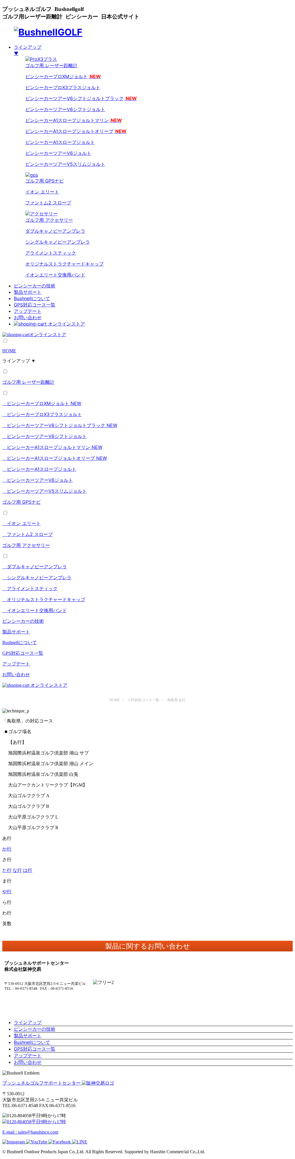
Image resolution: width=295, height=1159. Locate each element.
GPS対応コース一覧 (34, 305)
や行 (7, 891)
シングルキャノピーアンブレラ (57, 242)
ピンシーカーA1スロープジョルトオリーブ (75, 131)
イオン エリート (42, 192)
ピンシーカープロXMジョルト (63, 76)
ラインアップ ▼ (19, 360)
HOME (9, 350)
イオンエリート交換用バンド (55, 275)
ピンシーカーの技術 (34, 286)
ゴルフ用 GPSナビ (44, 181)
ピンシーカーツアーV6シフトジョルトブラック (81, 98)
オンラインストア (66, 324)
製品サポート (27, 292)
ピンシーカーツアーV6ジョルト (58, 153)
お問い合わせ (27, 317)
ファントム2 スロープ (48, 203)
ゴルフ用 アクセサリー (26, 545)
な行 (17, 870)
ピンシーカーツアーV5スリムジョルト (65, 164)
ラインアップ (27, 1022)
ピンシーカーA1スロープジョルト (60, 142)
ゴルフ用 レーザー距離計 (28, 382)
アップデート (27, 311)
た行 (7, 870)
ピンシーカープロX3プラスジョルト (62, 87)
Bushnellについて (32, 298)
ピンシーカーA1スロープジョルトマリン (73, 120)
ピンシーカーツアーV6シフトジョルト (65, 109)
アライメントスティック (50, 253)
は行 (27, 870)
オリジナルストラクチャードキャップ (64, 264)
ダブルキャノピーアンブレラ (55, 231)
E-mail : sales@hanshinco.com (30, 1132)
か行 (7, 848)
